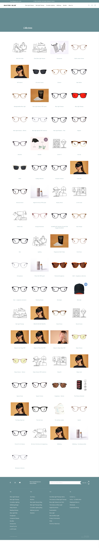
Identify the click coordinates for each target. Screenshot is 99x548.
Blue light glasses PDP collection (39, 130)
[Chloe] (20, 167)
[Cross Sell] (79, 167)
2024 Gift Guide (19, 58)
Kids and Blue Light (54, 515)
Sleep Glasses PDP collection (39, 372)
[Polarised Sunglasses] (59, 265)
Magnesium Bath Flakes (59, 252)
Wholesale (72, 505)
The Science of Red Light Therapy (58, 499)
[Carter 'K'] (59, 143)
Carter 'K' (59, 154)
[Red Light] (79, 289)
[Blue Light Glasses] (59, 95)
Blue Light (52, 513)
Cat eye (79, 154)
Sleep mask (79, 372)
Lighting (39, 252)
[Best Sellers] (79, 71)
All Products (20, 82)
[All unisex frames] (40, 71)
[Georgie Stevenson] (40, 215)
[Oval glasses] (20, 265)
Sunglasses (13, 515)
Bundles (65, 5)
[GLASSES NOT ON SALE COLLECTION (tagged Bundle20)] (59, 215)
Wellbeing (59, 5)
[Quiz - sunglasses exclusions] (20, 289)
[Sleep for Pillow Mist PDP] (40, 337)
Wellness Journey (34, 510)
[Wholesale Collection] (20, 457)
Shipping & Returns (74, 502)
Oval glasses (20, 276)
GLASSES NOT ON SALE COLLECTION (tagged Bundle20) (59, 227)
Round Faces (59, 324)
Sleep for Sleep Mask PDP (59, 348)
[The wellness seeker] (59, 409)
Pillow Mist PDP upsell (40, 276)
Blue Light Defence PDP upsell (39, 106)
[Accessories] (59, 47)
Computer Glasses (59, 178)
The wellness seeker (59, 420)
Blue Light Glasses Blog (36, 502)
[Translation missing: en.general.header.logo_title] (13, 5)
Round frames (79, 324)
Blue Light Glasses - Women (19, 130)
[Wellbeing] (59, 433)
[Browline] (20, 143)
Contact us (72, 496)
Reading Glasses (39, 300)
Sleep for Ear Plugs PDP (19, 348)
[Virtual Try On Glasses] (20, 433)
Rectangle (59, 300)
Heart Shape (79, 226)
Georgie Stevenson (39, 226)
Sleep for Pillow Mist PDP (39, 348)
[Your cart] (95, 5)
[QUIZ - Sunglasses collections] (79, 265)
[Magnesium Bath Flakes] (59, 241)
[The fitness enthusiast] (79, 385)
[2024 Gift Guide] (20, 47)
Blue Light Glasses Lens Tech (57, 502)
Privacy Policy (86, 535)
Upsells (79, 420)
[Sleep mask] (79, 361)
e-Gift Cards (79, 202)
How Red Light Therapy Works (57, 496)
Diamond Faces (19, 202)
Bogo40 (79, 130)
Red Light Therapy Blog (36, 505)
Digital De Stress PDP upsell (39, 202)
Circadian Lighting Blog (36, 507)
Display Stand (59, 202)
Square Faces (20, 396)
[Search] (88, 5)
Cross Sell (79, 178)
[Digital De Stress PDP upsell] (40, 191)
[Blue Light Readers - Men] (59, 119)
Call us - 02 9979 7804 (75, 499)
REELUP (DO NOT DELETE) (40, 324)
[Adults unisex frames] (79, 47)
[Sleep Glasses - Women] (20, 361)
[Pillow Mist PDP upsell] (40, 265)
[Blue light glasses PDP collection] (40, 119)
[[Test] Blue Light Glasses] (40, 47)
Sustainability (53, 510)
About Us (71, 5)
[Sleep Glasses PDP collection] (40, 361)
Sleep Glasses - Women (19, 372)
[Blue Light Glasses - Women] (20, 119)
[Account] (92, 5)
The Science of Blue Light (56, 505)
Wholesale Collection (20, 468)
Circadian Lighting (50, 5)
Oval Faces (79, 252)
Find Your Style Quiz (55, 523)
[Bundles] (40, 143)
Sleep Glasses (79, 348)
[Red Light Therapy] (20, 313)
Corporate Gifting (74, 507)
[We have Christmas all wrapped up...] (40, 433)
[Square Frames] (40, 385)
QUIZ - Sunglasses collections (79, 276)
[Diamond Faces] (20, 191)
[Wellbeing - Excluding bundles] (79, 433)
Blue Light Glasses (29, 5)
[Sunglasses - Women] (59, 385)
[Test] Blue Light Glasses (39, 58)
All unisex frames (40, 82)
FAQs (51, 521)
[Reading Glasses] (40, 289)
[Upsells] (79, 409)
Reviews (32, 499)
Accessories (59, 58)
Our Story (32, 496)
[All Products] (20, 71)
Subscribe (84, 482)
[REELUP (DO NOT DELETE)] (40, 313)
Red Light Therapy (40, 5)
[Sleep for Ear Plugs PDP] (20, 337)
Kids (20, 252)
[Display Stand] (59, 191)
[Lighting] (40, 241)
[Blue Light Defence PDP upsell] (40, 95)
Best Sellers (79, 82)
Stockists (32, 513)
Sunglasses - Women (59, 396)
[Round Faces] (59, 313)
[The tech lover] (40, 409)
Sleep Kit (59, 372)
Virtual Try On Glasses (20, 444)
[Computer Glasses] (59, 167)
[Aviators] (59, 71)
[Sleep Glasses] (79, 337)
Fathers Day (20, 226)
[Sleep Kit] (59, 361)
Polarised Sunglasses (59, 276)
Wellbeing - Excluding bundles (79, 444)
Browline (20, 154)
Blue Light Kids (13, 513)
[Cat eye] (79, 143)
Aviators (59, 82)
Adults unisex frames (79, 58)
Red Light (79, 300)
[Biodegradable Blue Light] (20, 95)
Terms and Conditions (85, 536)
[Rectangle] (59, 289)
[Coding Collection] (40, 167)
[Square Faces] (20, 385)
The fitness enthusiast (79, 396)
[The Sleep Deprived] (20, 409)
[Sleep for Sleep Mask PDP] (59, 337)
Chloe (20, 178)
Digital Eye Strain (54, 507)
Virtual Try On (13, 526)
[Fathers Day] (20, 215)
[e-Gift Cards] (79, 191)
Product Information (55, 518)
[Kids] (20, 241)
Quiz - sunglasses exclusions (19, 300)
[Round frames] (79, 313)
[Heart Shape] (79, 215)
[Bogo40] (79, 119)
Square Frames (39, 396)
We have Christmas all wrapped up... (39, 444)
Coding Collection (40, 178)
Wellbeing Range (14, 505)
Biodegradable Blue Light (20, 106)
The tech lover (39, 420)
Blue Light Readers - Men (59, 130)
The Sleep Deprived (19, 420)
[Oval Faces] (79, 241)
